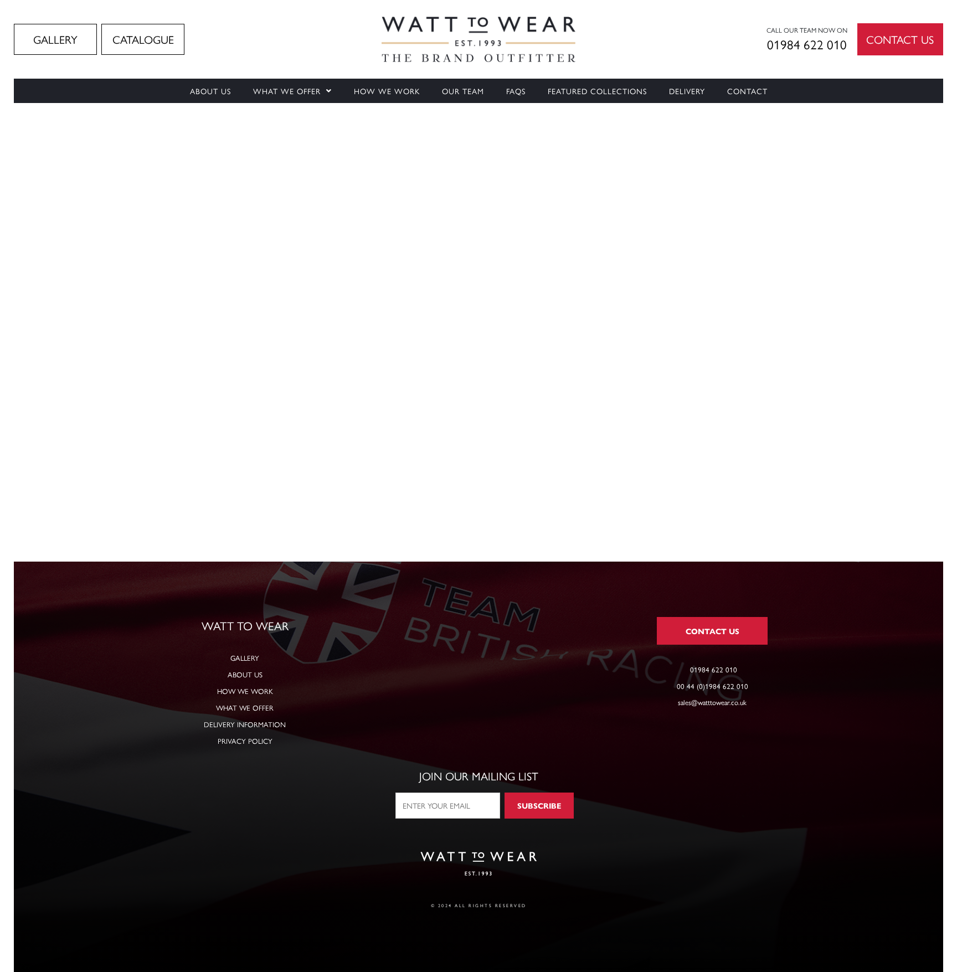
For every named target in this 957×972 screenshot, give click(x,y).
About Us (210, 90)
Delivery (687, 90)
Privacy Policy (245, 741)
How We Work (387, 90)
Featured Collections (597, 90)
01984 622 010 (807, 44)
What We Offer (287, 90)
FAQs (516, 90)
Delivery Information (245, 724)
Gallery (244, 657)
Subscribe (539, 805)
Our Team (463, 90)
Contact (747, 90)
